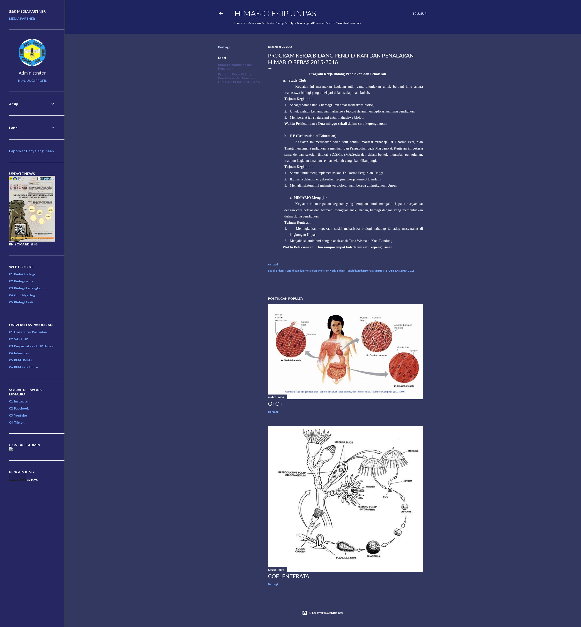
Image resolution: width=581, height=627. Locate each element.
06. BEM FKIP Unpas (24, 367)
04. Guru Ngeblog (22, 295)
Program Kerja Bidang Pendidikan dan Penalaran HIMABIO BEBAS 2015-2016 (239, 78)
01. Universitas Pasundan (28, 332)
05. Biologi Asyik (21, 302)
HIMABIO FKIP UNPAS (275, 13)
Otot (275, 403)
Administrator (32, 72)
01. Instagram (19, 401)
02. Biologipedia (21, 281)
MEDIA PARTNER (22, 18)
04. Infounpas (19, 353)
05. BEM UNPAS (20, 360)
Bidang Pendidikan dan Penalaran (296, 270)
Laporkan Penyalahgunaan (31, 151)
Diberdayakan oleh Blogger (326, 613)
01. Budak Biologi (22, 274)
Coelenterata (288, 576)
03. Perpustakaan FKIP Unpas (31, 346)
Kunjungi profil (32, 80)
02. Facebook (19, 408)
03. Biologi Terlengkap (25, 288)
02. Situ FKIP (18, 339)
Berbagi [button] (224, 47)
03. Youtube (18, 415)
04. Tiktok (17, 422)
